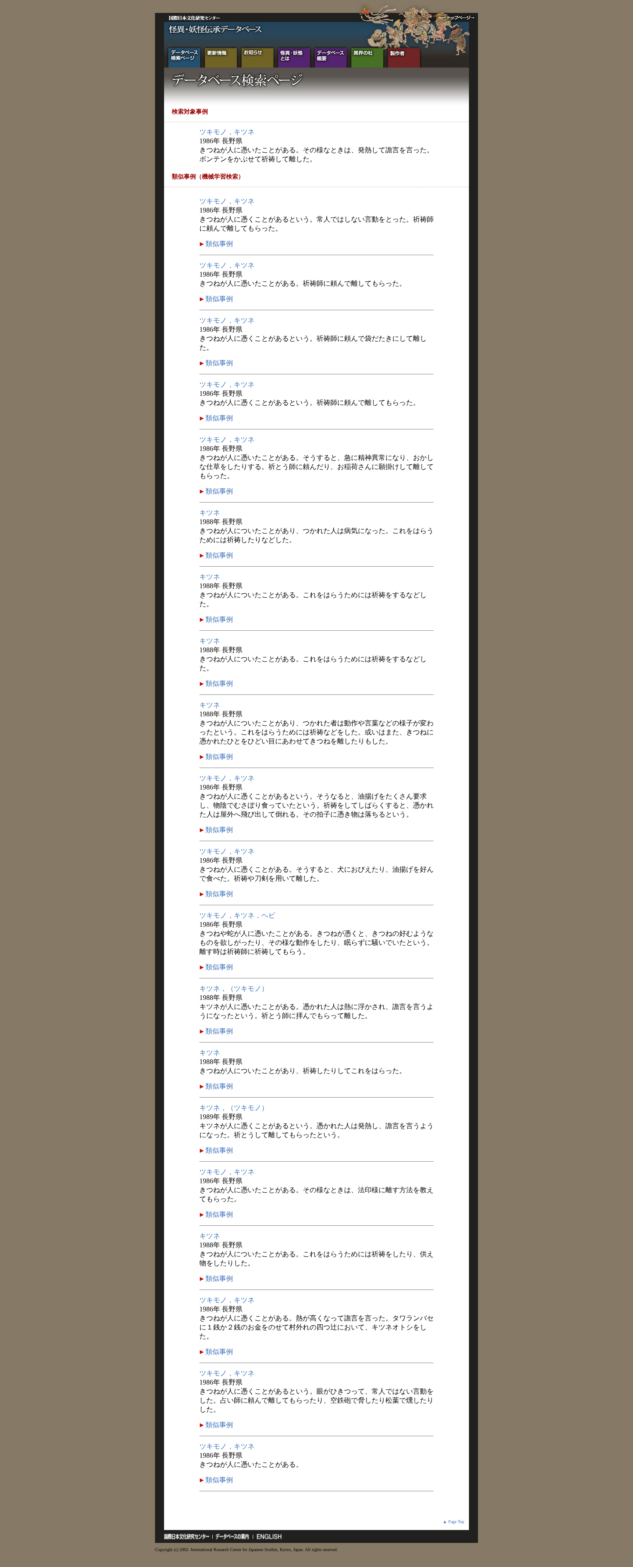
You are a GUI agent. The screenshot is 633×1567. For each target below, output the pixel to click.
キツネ (209, 512)
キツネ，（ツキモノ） (233, 988)
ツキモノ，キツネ (226, 132)
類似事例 (218, 243)
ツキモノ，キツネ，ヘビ (237, 915)
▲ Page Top (453, 1521)
